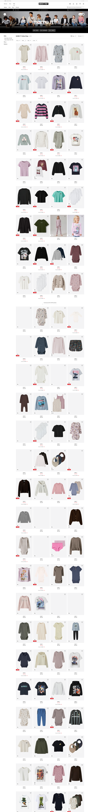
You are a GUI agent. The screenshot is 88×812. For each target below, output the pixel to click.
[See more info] (24, 70)
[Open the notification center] (76, 4)
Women (5, 3)
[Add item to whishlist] (30, 45)
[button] (73, 36)
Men (10, 3)
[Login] (73, 4)
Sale (23, 40)
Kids (14, 3)
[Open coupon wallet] (70, 4)
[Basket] (83, 4)
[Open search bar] (67, 7)
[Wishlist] (80, 4)
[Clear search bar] (83, 7)
